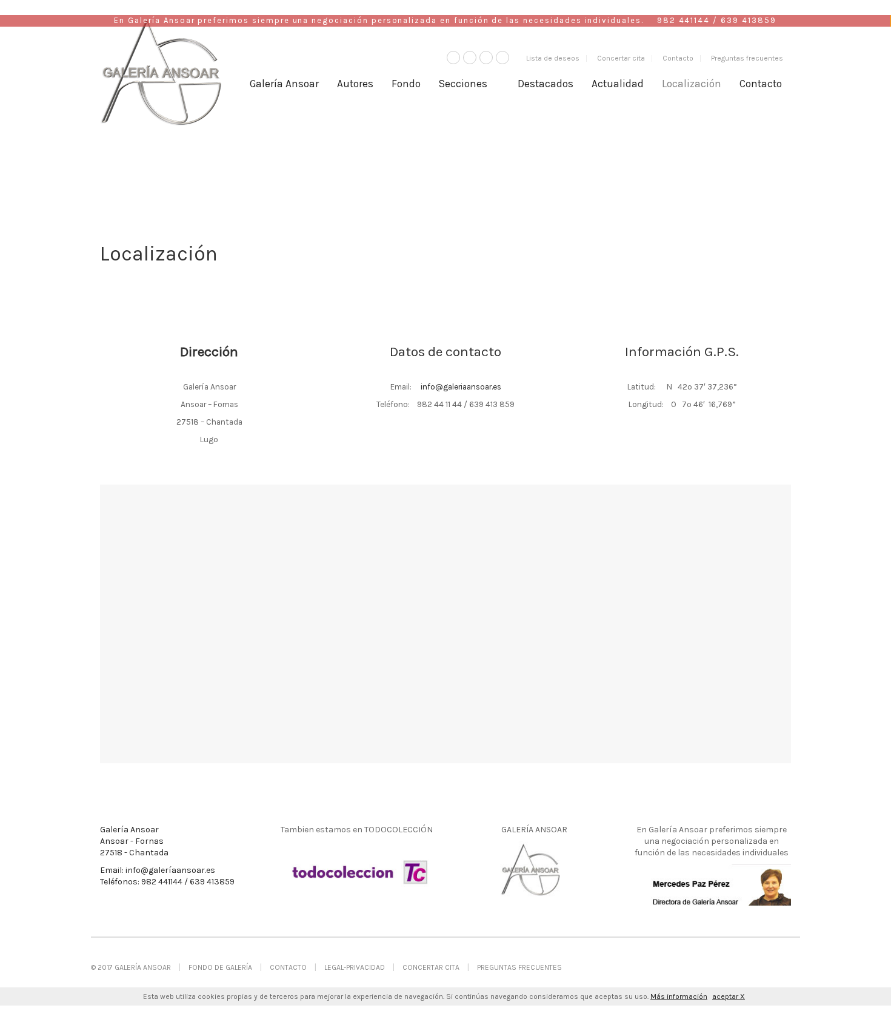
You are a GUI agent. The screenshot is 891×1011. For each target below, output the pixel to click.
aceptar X (728, 996)
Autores (355, 84)
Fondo (406, 84)
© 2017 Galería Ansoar (131, 967)
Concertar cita (621, 58)
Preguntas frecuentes (747, 58)
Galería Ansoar (284, 84)
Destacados (545, 84)
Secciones (463, 84)
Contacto (677, 58)
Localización (691, 84)
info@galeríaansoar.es (170, 870)
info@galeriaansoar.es (461, 386)
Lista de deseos (552, 58)
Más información (678, 996)
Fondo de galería (220, 967)
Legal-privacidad (354, 967)
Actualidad (618, 84)
